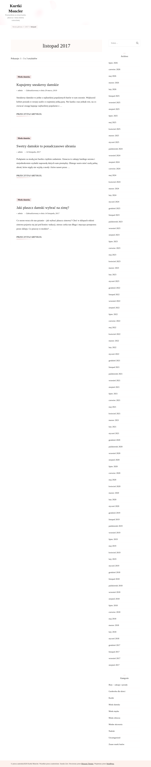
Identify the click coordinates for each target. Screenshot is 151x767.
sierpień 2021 (114, 387)
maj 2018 (112, 619)
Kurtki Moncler (16, 8)
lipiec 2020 (113, 466)
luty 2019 (112, 559)
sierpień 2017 (114, 665)
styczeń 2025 (114, 142)
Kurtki (111, 698)
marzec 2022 (114, 341)
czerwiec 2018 (114, 612)
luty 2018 (112, 632)
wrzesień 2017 (114, 658)
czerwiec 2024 (114, 169)
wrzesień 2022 (114, 301)
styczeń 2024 (114, 202)
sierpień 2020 (114, 460)
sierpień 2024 (114, 162)
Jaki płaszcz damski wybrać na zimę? (42, 208)
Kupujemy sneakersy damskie (37, 85)
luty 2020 (112, 499)
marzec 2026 (114, 83)
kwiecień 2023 (114, 261)
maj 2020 (112, 480)
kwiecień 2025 (114, 129)
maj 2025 (112, 122)
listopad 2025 (114, 96)
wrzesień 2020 (114, 453)
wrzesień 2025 (114, 102)
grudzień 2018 (114, 572)
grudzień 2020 (114, 440)
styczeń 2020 (114, 506)
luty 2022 (112, 347)
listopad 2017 (114, 652)
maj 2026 (112, 76)
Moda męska (114, 711)
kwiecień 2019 (114, 552)
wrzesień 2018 (114, 592)
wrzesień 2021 (114, 380)
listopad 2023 (114, 215)
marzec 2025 (114, 135)
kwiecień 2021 (114, 413)
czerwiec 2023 (114, 248)
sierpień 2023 (114, 235)
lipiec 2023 (113, 241)
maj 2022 (112, 327)
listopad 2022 (114, 294)
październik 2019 (115, 526)
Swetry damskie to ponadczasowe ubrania (46, 146)
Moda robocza (114, 718)
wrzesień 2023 (114, 228)
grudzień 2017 (114, 645)
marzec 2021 (114, 420)
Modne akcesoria (115, 724)
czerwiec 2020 (114, 473)
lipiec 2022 (113, 314)
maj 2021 (112, 407)
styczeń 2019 (114, 566)
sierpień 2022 (114, 308)
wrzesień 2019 (114, 533)
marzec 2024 (114, 188)
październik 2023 (115, 222)
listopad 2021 (114, 367)
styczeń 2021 (114, 433)
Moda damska (24, 77)
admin (20, 90)
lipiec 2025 (113, 116)
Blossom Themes (87, 764)
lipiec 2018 (113, 605)
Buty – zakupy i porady (118, 685)
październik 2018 (115, 586)
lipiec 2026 (113, 63)
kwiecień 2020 (114, 486)
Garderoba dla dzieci (117, 691)
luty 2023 (112, 274)
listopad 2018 (114, 579)
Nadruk (112, 731)
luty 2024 (112, 195)
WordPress (110, 764)
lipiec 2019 (113, 539)
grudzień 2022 (114, 288)
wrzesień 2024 (114, 155)
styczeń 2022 (114, 354)
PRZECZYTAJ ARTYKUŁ (29, 114)
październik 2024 (115, 149)
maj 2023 (112, 255)
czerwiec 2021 (114, 400)
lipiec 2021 (113, 394)
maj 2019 (112, 546)
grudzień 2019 (114, 513)
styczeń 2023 (114, 281)
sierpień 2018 (114, 599)
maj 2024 (112, 175)
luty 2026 (112, 89)
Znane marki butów (116, 744)
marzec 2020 (114, 493)
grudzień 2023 (114, 208)
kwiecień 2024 (114, 182)
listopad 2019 (114, 519)
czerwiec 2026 (114, 69)
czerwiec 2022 (114, 321)
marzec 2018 (114, 625)
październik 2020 (115, 447)
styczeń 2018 (114, 638)
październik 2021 (115, 374)
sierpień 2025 (114, 109)
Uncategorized (114, 738)
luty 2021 (112, 427)
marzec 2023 (114, 268)
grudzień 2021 (114, 360)
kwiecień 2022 (114, 334)
